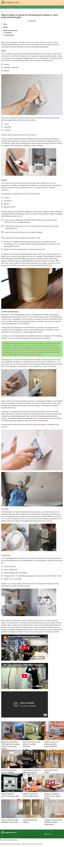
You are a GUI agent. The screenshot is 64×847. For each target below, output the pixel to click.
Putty (4, 24)
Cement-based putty (9, 30)
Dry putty (7, 32)
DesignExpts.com (12, 2)
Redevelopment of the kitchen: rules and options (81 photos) (21, 844)
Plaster (4, 27)
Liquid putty (8, 35)
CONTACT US (48, 834)
